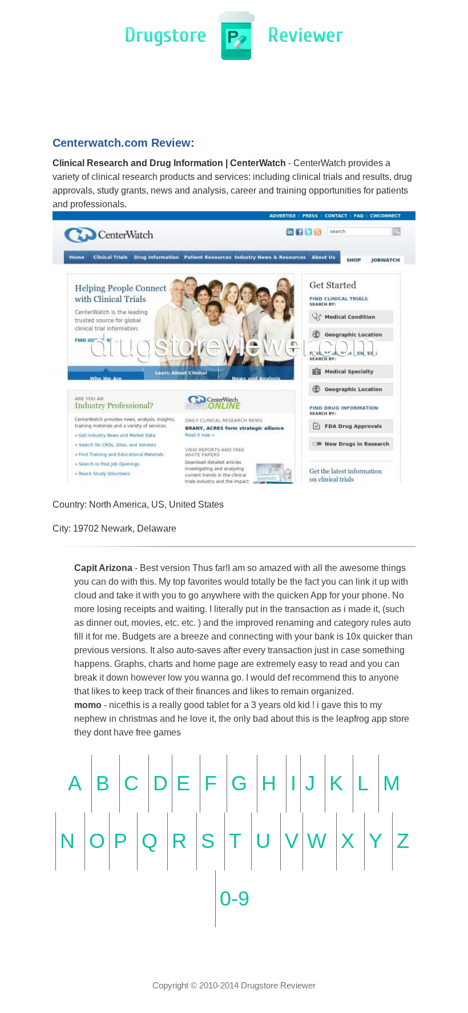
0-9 (234, 898)
